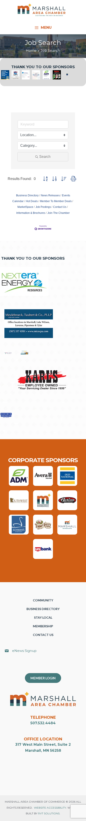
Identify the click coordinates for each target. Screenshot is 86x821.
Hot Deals (32, 201)
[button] (45, 179)
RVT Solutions (49, 813)
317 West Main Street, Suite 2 (43, 744)
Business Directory (27, 195)
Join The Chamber (58, 212)
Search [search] (44, 156)
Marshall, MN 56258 (43, 750)
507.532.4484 (43, 723)
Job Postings (43, 207)
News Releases (50, 195)
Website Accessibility (50, 807)
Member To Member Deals (56, 201)
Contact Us (59, 207)
